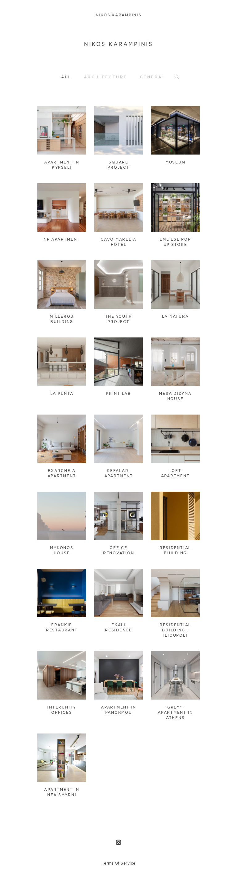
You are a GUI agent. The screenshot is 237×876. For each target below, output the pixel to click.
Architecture (105, 77)
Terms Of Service (118, 863)
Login (48, 114)
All (66, 77)
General (153, 77)
